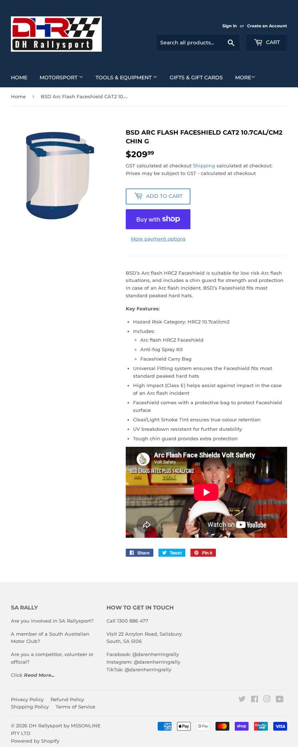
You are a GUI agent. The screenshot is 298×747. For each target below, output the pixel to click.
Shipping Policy (30, 707)
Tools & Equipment (124, 77)
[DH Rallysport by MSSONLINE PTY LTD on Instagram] (267, 700)
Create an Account (267, 25)
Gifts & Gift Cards (196, 77)
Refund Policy (67, 699)
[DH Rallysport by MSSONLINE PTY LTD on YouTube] (279, 700)
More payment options (158, 239)
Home (19, 77)
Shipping (204, 165)
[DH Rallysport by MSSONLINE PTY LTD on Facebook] (254, 700)
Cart (272, 42)
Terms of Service (75, 707)
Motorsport (59, 77)
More (243, 77)
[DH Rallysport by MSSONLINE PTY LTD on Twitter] (242, 700)
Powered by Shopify (35, 741)
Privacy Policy (27, 699)
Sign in (229, 25)
